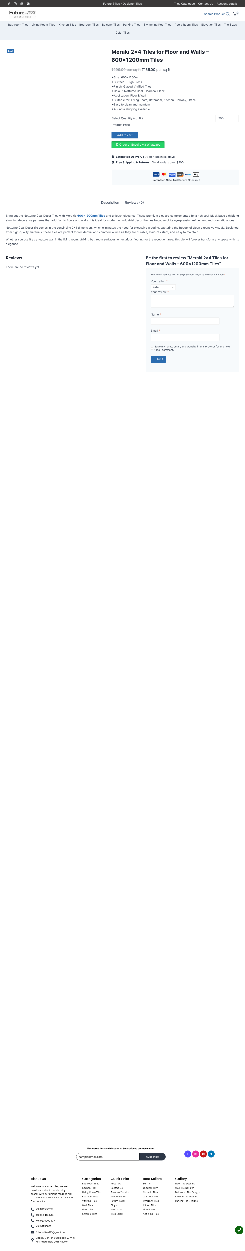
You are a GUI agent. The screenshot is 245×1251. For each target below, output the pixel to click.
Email (155, 330)
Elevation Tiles (211, 24)
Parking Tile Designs (186, 1200)
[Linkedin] (21, 3)
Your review (160, 292)
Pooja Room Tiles (186, 24)
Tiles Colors (117, 1213)
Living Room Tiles (43, 24)
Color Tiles (123, 32)
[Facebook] (9, 3)
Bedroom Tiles (89, 24)
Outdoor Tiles (150, 1187)
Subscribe (152, 1156)
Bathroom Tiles (18, 24)
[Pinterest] (28, 3)
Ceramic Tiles (89, 1213)
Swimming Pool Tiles (157, 24)
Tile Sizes (230, 24)
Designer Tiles (151, 1200)
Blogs (114, 1205)
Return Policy (118, 1200)
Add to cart (124, 135)
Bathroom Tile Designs (187, 1192)
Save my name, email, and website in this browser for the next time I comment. (192, 348)
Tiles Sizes (116, 1209)
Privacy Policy (118, 1196)
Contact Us (205, 3)
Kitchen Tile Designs (186, 1196)
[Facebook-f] (187, 1153)
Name (156, 314)
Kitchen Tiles (67, 24)
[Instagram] (15, 3)
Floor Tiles (88, 1209)
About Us (116, 1183)
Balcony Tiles (111, 24)
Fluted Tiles (149, 1209)
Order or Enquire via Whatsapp (139, 144)
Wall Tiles (87, 1205)
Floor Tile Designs (185, 1183)
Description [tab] (110, 203)
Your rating (159, 281)
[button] (138, 144)
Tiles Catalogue (184, 3)
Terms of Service (120, 1192)
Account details (227, 3)
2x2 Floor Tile (150, 1196)
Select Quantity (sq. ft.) (127, 118)
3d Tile (146, 1183)
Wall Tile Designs (184, 1187)
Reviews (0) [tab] (134, 203)
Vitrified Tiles (89, 1200)
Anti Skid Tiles (151, 1213)
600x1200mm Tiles (91, 215)
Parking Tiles (131, 24)
